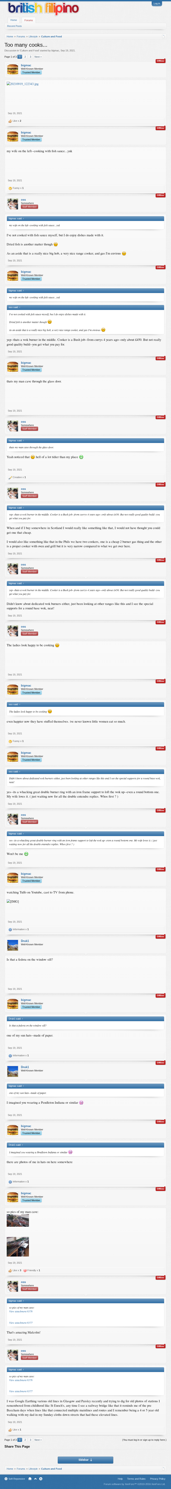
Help (120, 1478)
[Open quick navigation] (163, 36)
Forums (28, 20)
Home (13, 20)
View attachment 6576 (21, 1311)
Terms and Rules (136, 1478)
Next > (38, 56)
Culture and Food (29, 50)
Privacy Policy (157, 1478)
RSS (40, 1478)
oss (23, 199)
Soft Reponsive (16, 1478)
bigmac (55, 50)
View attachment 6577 (21, 1322)
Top (35, 1478)
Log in (157, 3)
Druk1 (25, 941)
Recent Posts (14, 26)
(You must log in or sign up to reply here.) (144, 1439)
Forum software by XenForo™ (134, 1484)
